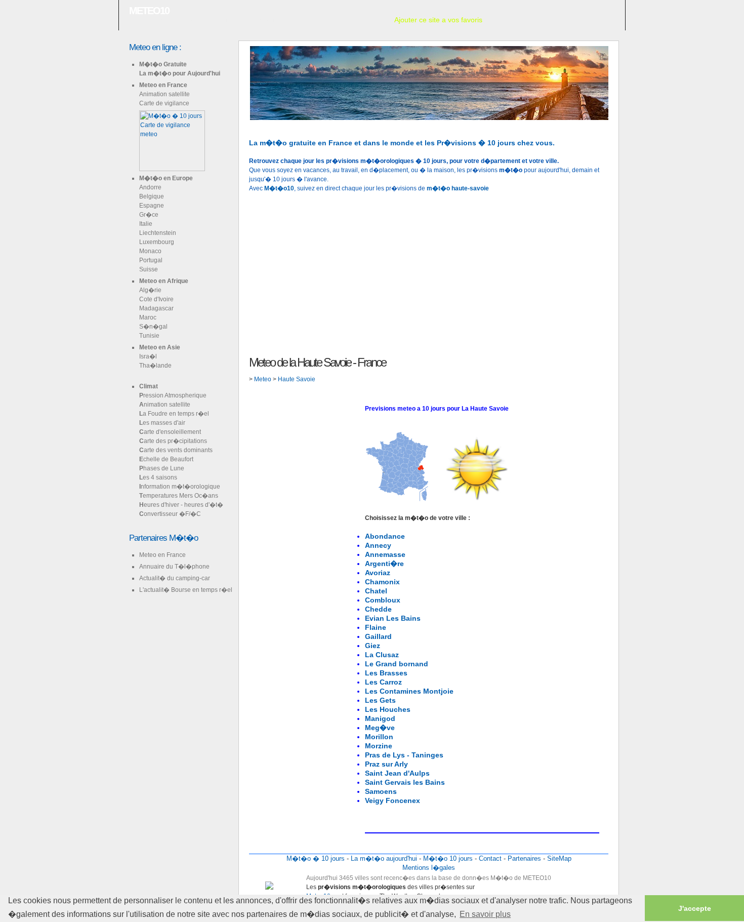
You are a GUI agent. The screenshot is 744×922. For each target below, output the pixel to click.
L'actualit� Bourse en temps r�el (185, 589)
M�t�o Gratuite (163, 64)
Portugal (150, 260)
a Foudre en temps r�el (174, 413)
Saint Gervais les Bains (405, 782)
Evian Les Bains (393, 618)
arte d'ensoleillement (170, 431)
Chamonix (382, 582)
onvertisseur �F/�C (170, 513)
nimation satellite (164, 404)
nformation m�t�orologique (179, 486)
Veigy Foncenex (392, 800)
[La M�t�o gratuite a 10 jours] (266, 125)
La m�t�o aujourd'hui (384, 858)
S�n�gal (153, 326)
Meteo (263, 379)
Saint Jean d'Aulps (397, 773)
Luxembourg (156, 242)
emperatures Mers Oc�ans (178, 495)
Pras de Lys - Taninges (404, 755)
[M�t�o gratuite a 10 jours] (250, 125)
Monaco (150, 251)
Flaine (375, 627)
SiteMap (559, 858)
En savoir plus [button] (485, 914)
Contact (490, 858)
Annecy (378, 545)
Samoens (381, 791)
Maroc (147, 317)
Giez (372, 646)
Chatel (376, 591)
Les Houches (387, 709)
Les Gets (380, 700)
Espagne (151, 205)
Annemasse (385, 554)
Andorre (150, 187)
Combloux (382, 600)
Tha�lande (155, 365)
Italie (145, 223)
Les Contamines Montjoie (409, 691)
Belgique (151, 196)
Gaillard (378, 636)
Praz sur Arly (386, 764)
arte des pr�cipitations (173, 441)
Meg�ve (380, 728)
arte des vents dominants (176, 450)
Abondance (385, 536)
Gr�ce (148, 214)
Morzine (378, 746)
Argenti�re (384, 563)
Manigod (380, 718)
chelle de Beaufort (166, 459)
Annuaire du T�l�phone (174, 566)
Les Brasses (386, 673)
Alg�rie (150, 290)
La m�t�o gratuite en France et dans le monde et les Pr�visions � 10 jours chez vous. (402, 143)
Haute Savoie (296, 379)
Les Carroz (383, 682)
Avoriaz (377, 573)
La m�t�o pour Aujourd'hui (179, 73)
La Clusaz (382, 655)
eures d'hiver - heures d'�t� (181, 504)
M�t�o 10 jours (448, 858)
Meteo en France (163, 85)
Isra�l (148, 356)
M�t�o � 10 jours (315, 858)
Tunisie (149, 335)
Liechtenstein (157, 232)
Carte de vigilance (164, 103)
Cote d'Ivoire (156, 299)
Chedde (378, 609)
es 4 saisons (158, 477)
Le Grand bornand (396, 664)
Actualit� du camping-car (174, 578)
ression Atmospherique (172, 395)
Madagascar (156, 308)
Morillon (379, 737)
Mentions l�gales (428, 867)
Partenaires (524, 858)
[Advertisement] (428, 273)
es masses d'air (162, 422)
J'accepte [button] (694, 908)
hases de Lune (161, 468)
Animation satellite (164, 94)
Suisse (148, 269)
